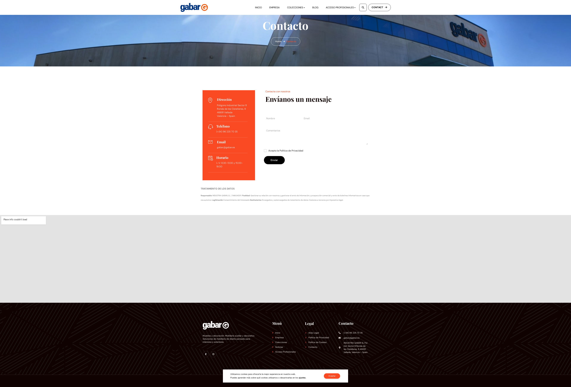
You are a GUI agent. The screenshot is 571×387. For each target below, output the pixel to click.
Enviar (274, 160)
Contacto (291, 41)
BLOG (315, 7)
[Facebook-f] (206, 354)
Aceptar (332, 376)
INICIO (258, 7)
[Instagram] (213, 354)
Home (278, 41)
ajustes (302, 377)
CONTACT (378, 7)
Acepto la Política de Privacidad (285, 150)
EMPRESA (274, 7)
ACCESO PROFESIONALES (340, 7)
